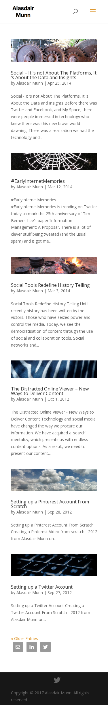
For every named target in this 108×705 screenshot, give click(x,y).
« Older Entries (24, 638)
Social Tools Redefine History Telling (50, 285)
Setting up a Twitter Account (42, 587)
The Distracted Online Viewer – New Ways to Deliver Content (50, 391)
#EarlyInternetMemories (38, 181)
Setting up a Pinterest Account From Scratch (50, 503)
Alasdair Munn (29, 83)
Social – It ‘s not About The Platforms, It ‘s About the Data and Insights (53, 75)
